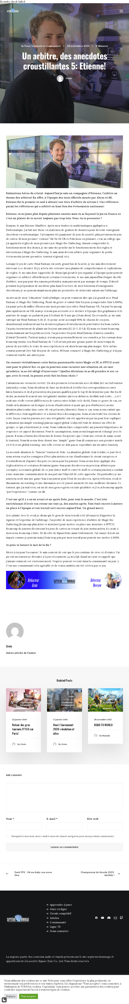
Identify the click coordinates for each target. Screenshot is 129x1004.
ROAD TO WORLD (103, 725)
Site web (92, 818)
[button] (121, 11)
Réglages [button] (10, 996)
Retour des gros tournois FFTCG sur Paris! (23, 729)
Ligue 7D (55, 926)
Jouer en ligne (58, 909)
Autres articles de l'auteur (21, 652)
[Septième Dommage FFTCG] (12, 11)
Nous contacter (59, 931)
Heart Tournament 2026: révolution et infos (63, 729)
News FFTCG (109, 708)
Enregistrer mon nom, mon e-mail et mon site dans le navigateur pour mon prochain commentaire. (62, 836)
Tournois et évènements (46, 45)
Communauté (58, 922)
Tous (27, 45)
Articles (54, 918)
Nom (10, 818)
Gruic (69, 78)
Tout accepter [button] (28, 996)
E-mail (52, 818)
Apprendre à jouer (61, 904)
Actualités (68, 711)
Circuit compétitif (60, 913)
